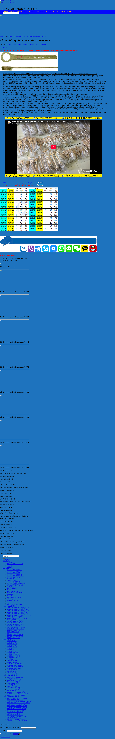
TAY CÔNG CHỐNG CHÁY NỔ (16, 716)
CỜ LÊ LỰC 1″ (11, 648)
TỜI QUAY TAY (11, 580)
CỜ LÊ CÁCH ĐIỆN (13, 678)
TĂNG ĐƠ (10, 601)
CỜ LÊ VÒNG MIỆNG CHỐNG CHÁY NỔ (19, 701)
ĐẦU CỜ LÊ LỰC (12, 671)
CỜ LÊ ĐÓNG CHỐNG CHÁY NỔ (17, 706)
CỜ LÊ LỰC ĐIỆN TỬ (13, 654)
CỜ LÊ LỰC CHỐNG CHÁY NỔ (16, 709)
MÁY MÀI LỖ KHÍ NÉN (13, 626)
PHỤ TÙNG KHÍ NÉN (13, 638)
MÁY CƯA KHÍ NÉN (13, 620)
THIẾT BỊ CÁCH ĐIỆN (53, 11)
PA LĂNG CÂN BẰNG (13, 582)
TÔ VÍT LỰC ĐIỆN (12, 660)
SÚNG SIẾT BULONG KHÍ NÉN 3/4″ (18, 612)
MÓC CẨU (10, 595)
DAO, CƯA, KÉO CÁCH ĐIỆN (16, 692)
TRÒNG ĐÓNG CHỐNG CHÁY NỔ (17, 707)
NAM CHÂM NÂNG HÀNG (15, 592)
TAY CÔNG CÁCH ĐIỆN (14, 687)
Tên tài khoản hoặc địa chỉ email (10, 727)
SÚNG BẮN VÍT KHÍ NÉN (14, 616)
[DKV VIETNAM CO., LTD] (8, 1)
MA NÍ (8, 603)
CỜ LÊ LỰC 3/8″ (12, 644)
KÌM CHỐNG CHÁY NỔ (14, 713)
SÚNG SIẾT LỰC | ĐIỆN (14, 665)
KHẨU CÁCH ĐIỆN (13, 686)
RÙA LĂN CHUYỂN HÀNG (15, 604)
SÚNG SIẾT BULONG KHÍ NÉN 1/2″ (18, 610)
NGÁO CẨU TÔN (12, 589)
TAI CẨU (9, 598)
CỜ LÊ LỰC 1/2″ (12, 645)
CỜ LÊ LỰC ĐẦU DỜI (13, 651)
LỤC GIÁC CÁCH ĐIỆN (14, 689)
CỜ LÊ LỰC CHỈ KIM (13, 656)
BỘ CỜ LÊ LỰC (12, 641)
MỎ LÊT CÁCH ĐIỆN (13, 681)
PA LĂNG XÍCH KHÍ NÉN (14, 574)
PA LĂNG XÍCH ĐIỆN (13, 573)
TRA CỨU (10, 565)
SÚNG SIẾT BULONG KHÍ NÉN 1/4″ (18, 607)
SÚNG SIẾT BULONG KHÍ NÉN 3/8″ (18, 609)
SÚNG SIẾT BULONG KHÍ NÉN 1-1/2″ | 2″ (19, 615)
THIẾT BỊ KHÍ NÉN (30, 11)
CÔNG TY (10, 562)
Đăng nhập (16, 734)
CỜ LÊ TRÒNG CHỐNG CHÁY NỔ (36, 36)
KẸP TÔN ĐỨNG (12, 588)
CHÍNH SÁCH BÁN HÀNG (15, 564)
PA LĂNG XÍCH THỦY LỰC (15, 576)
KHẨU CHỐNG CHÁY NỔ (15, 715)
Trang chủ (6, 11)
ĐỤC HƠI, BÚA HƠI (13, 632)
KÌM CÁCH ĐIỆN (12, 684)
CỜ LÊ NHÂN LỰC (13, 657)
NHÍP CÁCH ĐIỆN (12, 691)
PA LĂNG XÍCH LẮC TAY (14, 570)
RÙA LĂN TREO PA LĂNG (15, 585)
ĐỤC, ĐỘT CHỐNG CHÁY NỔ (16, 719)
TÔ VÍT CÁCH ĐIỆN (13, 683)
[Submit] (4, 558)
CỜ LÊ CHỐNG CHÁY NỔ (15, 700)
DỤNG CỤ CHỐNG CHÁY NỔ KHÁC (18, 721)
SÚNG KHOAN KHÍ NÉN (14, 630)
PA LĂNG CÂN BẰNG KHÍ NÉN (16, 583)
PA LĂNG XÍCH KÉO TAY (14, 571)
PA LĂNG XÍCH (20, 11)
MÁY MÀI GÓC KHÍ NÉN (14, 623)
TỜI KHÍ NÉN (11, 579)
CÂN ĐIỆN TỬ (11, 594)
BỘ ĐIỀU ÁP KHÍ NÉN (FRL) (15, 636)
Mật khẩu (3, 730)
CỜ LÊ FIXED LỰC (13, 653)
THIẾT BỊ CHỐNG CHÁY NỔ (67, 11)
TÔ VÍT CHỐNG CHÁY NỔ (15, 712)
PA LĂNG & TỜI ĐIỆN (13, 577)
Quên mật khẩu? (5, 737)
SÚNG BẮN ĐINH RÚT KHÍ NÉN (17, 618)
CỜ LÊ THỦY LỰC (12, 662)
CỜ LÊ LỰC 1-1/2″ (12, 650)
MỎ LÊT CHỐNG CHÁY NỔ (15, 710)
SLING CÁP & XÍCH (13, 600)
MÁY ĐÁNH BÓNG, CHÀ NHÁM (16, 627)
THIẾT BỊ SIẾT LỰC (41, 11)
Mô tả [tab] (5, 47)
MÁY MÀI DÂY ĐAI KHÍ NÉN (15, 629)
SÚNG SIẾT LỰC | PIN (14, 668)
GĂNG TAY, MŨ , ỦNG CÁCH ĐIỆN (17, 694)
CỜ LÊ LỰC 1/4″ (12, 642)
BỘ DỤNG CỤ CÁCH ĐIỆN (15, 677)
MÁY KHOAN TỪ (12, 674)
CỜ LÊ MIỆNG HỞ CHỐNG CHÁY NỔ (18, 703)
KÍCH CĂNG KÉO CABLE (14, 597)
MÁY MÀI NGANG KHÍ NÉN (15, 624)
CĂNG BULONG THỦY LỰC (15, 663)
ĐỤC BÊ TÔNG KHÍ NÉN (14, 633)
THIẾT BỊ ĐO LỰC (12, 669)
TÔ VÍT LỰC (10, 659)
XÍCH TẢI (9, 586)
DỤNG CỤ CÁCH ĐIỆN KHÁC (16, 695)
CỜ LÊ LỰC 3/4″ (12, 647)
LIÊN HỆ (9, 567)
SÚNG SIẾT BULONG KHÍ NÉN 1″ (17, 613)
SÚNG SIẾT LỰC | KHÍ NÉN (15, 666)
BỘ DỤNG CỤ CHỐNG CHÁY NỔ (17, 698)
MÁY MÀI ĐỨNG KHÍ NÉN (15, 621)
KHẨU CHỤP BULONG (14, 672)
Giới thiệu (12, 11)
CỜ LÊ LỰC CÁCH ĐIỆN (14, 680)
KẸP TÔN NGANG (12, 591)
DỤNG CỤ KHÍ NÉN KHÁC (15, 635)
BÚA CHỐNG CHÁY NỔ (14, 718)
